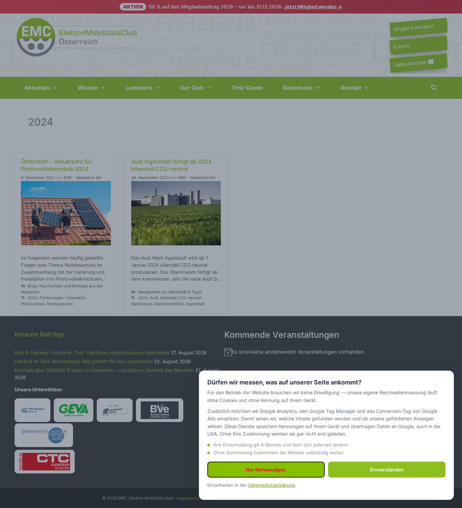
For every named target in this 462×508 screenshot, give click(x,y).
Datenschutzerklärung (271, 485)
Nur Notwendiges (266, 469)
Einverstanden (387, 469)
